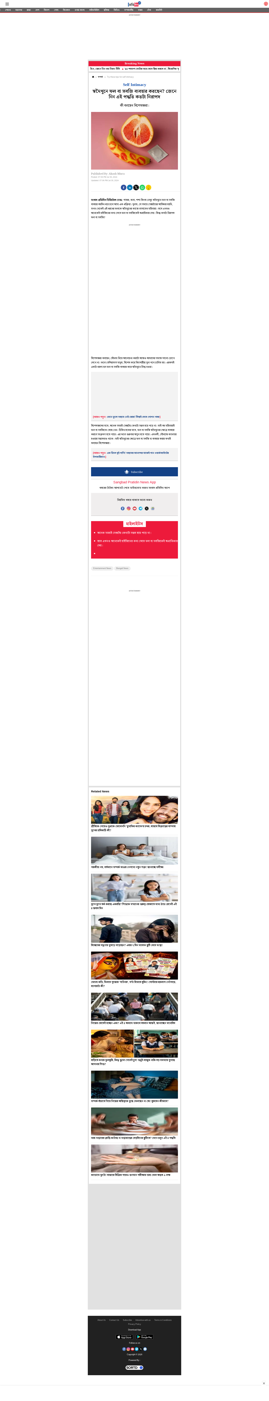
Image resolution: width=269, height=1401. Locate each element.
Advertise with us (143, 1320)
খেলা (56, 10)
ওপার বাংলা (80, 10)
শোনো (8, 10)
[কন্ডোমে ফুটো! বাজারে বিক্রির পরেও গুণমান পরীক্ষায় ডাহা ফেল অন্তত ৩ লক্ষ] (134, 1158)
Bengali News (122, 568)
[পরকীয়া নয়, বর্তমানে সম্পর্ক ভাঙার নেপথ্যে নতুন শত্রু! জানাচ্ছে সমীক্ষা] (134, 851)
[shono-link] (266, 4)
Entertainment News (102, 568)
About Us (101, 1320)
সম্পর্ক (100, 77)
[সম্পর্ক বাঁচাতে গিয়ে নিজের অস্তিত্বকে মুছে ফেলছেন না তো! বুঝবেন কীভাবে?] (134, 1085)
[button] (123, 187)
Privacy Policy (134, 1324)
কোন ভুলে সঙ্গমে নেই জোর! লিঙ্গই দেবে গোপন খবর (133, 417)
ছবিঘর (106, 10)
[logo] (134, 4)
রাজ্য (29, 10)
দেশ (37, 10)
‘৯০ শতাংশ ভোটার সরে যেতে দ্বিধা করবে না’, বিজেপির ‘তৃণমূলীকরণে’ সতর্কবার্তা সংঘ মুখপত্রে (137, 69)
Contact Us (114, 1320)
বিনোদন (66, 10)
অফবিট (159, 10)
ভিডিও (117, 10)
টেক (149, 10)
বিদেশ (46, 10)
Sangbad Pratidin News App (134, 482)
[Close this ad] (264, 1383)
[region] (134, 37)
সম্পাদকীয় (128, 10)
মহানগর (18, 10)
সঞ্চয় (140, 10)
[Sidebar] (7, 4)
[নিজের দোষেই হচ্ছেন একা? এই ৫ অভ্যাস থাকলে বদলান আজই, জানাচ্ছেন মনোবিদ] (134, 1007)
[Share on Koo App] (148, 190)
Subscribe (127, 1320)
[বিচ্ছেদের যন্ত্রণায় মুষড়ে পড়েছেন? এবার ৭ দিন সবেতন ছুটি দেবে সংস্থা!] (134, 929)
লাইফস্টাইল (94, 10)
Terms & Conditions (163, 1320)
